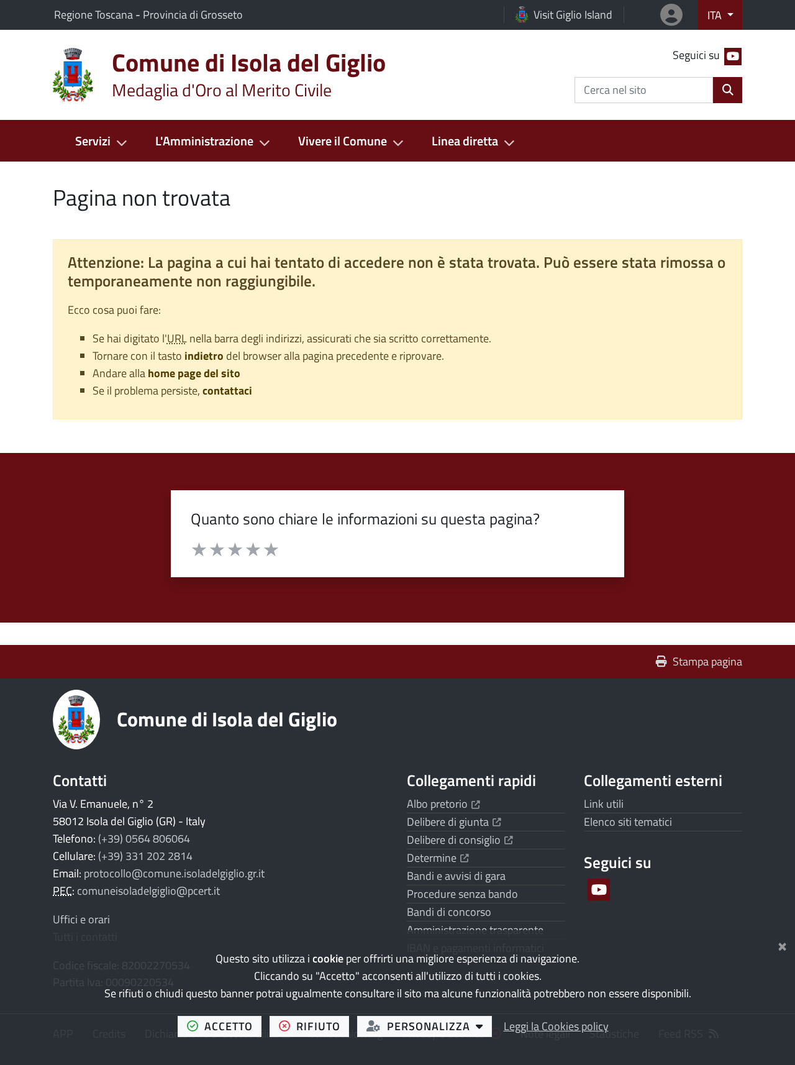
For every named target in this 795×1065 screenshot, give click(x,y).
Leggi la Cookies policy (556, 1026)
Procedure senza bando (462, 893)
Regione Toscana (94, 14)
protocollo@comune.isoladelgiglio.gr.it (174, 873)
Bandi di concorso (449, 911)
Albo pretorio (443, 803)
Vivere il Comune (342, 140)
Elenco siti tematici (628, 821)
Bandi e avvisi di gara (456, 875)
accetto (232, 1026)
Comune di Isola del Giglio (227, 719)
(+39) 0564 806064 (144, 838)
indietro (204, 355)
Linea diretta (465, 140)
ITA (715, 15)
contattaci (227, 390)
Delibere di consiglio (460, 839)
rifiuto (322, 1026)
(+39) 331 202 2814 (145, 856)
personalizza (439, 1026)
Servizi (93, 140)
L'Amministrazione (204, 140)
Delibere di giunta (454, 821)
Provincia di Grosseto (193, 14)
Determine (438, 857)
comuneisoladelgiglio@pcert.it (148, 890)
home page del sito (194, 373)
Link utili (604, 803)
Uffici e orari (81, 919)
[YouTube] (598, 890)
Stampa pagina (707, 661)
